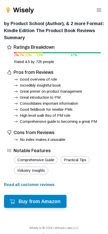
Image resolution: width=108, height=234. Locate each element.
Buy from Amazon (40, 201)
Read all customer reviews (29, 185)
